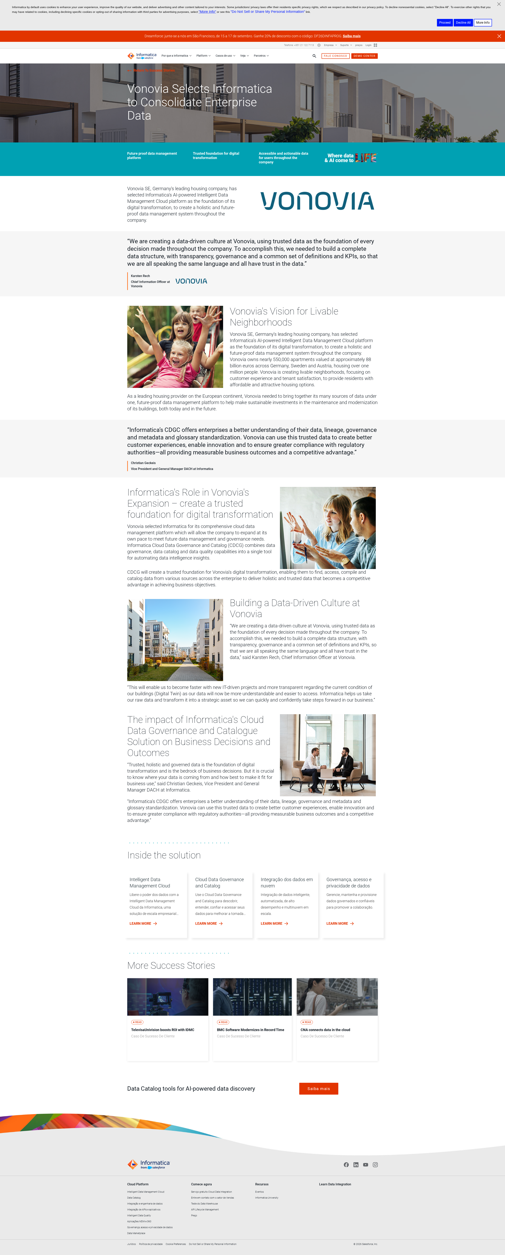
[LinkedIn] (356, 1164)
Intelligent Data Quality (139, 1215)
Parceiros (260, 55)
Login (368, 45)
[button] (154, 909)
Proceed (445, 22)
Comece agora (201, 1184)
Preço (194, 1215)
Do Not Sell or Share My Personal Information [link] (213, 1244)
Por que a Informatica (175, 55)
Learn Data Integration (335, 1184)
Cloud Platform (138, 1184)
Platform (201, 55)
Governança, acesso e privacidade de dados (150, 1227)
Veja (243, 55)
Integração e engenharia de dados (145, 1203)
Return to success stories (154, 70)
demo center (365, 55)
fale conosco (335, 55)
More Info (483, 22)
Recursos (261, 1184)
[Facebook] (346, 1164)
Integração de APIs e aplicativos (143, 1209)
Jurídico (131, 1244)
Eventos (259, 1191)
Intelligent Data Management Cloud (145, 1191)
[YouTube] (365, 1164)
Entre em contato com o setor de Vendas (212, 1197)
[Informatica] (142, 56)
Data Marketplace (136, 1233)
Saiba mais (352, 36)
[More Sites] (375, 45)
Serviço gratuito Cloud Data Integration (211, 1191)
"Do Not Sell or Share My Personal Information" (268, 12)
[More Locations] (319, 45)
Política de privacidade (151, 1244)
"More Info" (207, 12)
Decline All (463, 22)
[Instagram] (375, 1164)
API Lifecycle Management (205, 1209)
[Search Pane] (314, 56)
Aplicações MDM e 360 (139, 1221)
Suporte (344, 45)
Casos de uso (224, 55)
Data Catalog (134, 1197)
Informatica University (266, 1197)
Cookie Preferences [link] (176, 1244)
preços (358, 45)
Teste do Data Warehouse (204, 1203)
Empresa (329, 45)
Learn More (141, 923)
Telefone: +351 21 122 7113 (299, 45)
